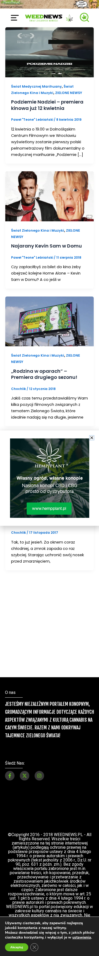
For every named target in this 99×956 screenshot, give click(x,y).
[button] (92, 438)
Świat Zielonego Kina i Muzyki (37, 230)
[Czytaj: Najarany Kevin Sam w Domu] (49, 196)
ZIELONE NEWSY (68, 93)
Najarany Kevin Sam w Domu (46, 246)
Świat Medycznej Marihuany (36, 86)
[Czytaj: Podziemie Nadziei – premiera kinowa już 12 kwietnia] (49, 52)
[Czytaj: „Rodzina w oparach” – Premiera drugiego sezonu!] (49, 321)
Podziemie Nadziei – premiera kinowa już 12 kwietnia (47, 104)
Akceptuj (16, 947)
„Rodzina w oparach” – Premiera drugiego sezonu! (44, 374)
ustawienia (81, 937)
